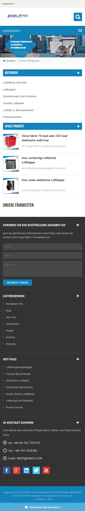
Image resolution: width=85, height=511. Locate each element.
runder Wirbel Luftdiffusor (20, 394)
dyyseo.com (67, 495)
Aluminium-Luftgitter (17, 380)
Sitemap (40, 498)
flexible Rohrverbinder (18, 374)
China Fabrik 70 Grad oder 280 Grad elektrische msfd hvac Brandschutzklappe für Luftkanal (44, 138)
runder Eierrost (14, 407)
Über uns (11, 317)
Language (7, 3)
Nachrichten (12, 324)
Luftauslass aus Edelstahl (19, 400)
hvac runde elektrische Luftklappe (43, 180)
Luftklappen (9, 89)
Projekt (9, 330)
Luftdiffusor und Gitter (15, 82)
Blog (8, 310)
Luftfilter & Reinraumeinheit (18, 110)
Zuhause (10, 60)
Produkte (11, 344)
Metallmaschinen (12, 117)
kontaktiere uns (14, 303)
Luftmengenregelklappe (19, 367)
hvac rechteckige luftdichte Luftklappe (39, 160)
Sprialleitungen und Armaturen (20, 96)
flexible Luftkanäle (13, 103)
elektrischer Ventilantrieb (19, 387)
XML (50, 498)
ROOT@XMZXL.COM (29, 458)
